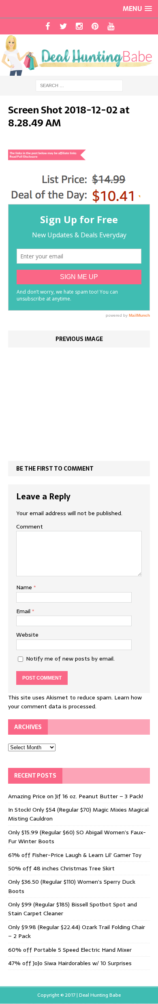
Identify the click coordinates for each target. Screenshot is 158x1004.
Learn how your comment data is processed (75, 702)
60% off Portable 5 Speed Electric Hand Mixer (70, 949)
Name (25, 587)
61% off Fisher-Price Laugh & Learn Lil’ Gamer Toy (74, 855)
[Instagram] (79, 26)
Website (27, 634)
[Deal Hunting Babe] (79, 55)
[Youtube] (111, 26)
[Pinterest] (95, 26)
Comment (29, 526)
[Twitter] (63, 26)
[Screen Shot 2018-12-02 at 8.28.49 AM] (74, 199)
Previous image (79, 339)
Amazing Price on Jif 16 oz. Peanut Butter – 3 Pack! (75, 796)
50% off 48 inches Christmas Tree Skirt (61, 868)
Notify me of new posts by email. (70, 658)
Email (24, 611)
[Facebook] (48, 26)
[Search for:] (79, 85)
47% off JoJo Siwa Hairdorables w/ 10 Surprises (70, 963)
